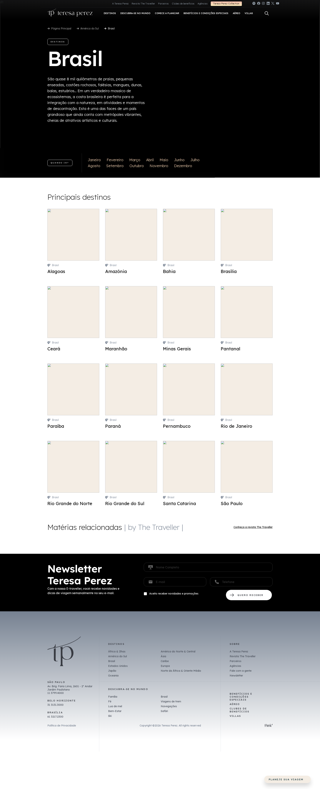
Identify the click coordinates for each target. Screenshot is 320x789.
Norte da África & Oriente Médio (181, 670)
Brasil (111, 661)
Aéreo (235, 704)
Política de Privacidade (61, 725)
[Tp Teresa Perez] (70, 13)
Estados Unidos (118, 666)
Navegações (169, 706)
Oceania (113, 675)
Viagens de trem (171, 701)
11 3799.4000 (55, 693)
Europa (165, 666)
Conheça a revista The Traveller (253, 527)
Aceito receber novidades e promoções (173, 593)
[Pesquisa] (267, 13)
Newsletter (236, 675)
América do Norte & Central (178, 651)
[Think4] (269, 726)
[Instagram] (263, 4)
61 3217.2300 (55, 716)
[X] (272, 4)
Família (112, 696)
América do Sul (89, 28)
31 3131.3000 (55, 704)
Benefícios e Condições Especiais (241, 696)
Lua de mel (115, 706)
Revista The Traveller (143, 3)
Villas (235, 715)
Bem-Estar (114, 711)
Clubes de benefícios (183, 3)
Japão (112, 670)
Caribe (165, 661)
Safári (164, 711)
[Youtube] (277, 4)
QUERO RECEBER (249, 595)
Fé (109, 701)
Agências (203, 3)
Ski (110, 716)
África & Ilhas (116, 651)
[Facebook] (258, 4)
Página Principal (61, 28)
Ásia (163, 656)
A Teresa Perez (120, 3)
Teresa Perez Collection (226, 3)
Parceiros (163, 3)
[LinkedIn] (268, 4)
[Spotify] (253, 4)
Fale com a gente (240, 670)
